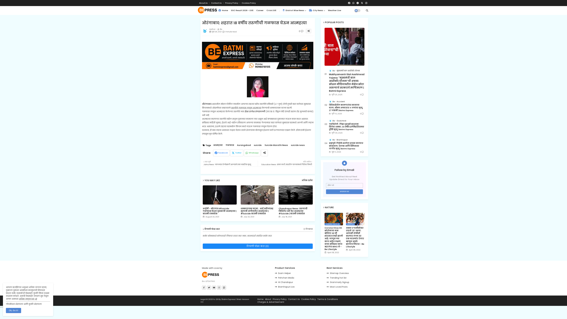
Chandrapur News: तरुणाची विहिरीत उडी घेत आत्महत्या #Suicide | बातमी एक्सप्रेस (293, 211)
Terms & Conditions (327, 299)
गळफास (230, 145)
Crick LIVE (271, 10)
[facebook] (349, 3)
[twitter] (209, 288)
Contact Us (294, 299)
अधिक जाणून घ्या (27, 298)
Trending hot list (338, 277)
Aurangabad (244, 145)
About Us (203, 3)
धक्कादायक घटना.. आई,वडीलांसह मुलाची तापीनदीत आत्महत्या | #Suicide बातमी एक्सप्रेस (257, 211)
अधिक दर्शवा (307, 180)
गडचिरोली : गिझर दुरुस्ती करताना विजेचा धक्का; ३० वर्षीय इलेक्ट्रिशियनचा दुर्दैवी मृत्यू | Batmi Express (346, 127)
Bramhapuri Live (286, 286)
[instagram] (366, 3)
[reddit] (224, 288)
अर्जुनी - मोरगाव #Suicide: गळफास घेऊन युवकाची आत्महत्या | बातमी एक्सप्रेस (219, 211)
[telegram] (358, 3)
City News (317, 10)
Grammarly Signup (339, 282)
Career (260, 10)
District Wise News (294, 10)
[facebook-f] (204, 288)
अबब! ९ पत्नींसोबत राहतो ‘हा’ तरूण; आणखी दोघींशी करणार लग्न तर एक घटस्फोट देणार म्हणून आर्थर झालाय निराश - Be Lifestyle (355, 237)
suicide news (298, 145)
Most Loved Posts (339, 286)
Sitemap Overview (339, 273)
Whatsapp (254, 152)
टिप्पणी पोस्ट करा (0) (258, 246)
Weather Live (334, 10)
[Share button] (264, 153)
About (268, 299)
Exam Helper (284, 273)
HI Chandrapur (285, 282)
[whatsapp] (353, 3)
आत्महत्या (218, 145)
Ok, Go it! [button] (13, 310)
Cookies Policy (249, 3)
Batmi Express (228, 299)
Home (224, 10)
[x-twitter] (362, 3)
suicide (258, 145)
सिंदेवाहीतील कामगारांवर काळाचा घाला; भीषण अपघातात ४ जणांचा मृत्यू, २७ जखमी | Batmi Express (346, 108)
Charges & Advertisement (270, 302)
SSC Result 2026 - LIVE (242, 10)
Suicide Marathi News (276, 145)
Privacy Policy (232, 3)
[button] (367, 10)
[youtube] (214, 288)
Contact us (216, 3)
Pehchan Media (286, 277)
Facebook (223, 152)
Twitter (238, 152)
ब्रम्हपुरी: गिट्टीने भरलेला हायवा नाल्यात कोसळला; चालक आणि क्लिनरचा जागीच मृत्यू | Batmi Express (346, 146)
